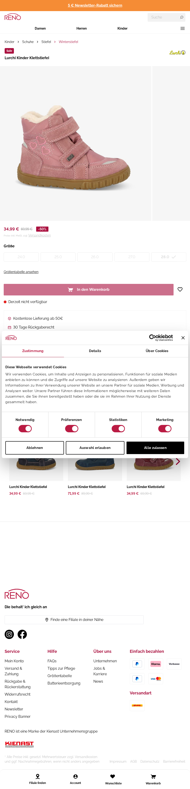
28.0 (165, 257)
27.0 (131, 257)
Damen (40, 28)
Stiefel (46, 42)
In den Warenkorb (93, 289)
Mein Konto (14, 661)
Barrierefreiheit (174, 761)
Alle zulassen (155, 448)
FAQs (52, 661)
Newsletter (14, 709)
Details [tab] (95, 351)
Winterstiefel (68, 42)
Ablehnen (34, 448)
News (98, 681)
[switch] (71, 428)
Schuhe (28, 42)
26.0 (95, 257)
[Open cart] (153, 776)
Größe (9, 246)
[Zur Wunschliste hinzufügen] (181, 289)
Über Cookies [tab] (157, 351)
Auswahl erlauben (95, 448)
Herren (81, 28)
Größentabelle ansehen (21, 272)
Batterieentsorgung (64, 683)
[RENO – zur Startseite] (13, 16)
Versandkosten (39, 235)
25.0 (58, 257)
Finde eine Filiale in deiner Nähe (77, 619)
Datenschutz (149, 761)
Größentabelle (60, 676)
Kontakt (11, 702)
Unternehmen (105, 661)
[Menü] (182, 28)
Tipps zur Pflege (61, 668)
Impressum (118, 761)
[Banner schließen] (183, 337)
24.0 (21, 257)
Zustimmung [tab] (33, 351)
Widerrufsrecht (17, 694)
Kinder (122, 28)
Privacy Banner (18, 716)
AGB (133, 761)
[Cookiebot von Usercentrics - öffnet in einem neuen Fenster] (152, 337)
